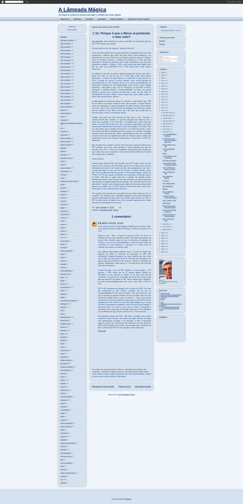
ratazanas (63, 406)
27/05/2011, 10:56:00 (115, 223)
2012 (163, 107)
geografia (63, 264)
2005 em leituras (65, 50)
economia (63, 204)
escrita (62, 221)
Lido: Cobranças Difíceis (168, 177)
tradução (63, 446)
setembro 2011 (167, 121)
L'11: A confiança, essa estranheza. (169, 156)
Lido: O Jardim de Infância (168, 192)
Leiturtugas (102, 19)
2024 (163, 75)
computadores (64, 171)
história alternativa (66, 270)
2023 (163, 78)
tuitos (62, 459)
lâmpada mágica (65, 317)
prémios (62, 393)
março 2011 (166, 226)
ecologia (62, 201)
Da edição (89, 19)
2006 (163, 243)
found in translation (66, 250)
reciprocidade (64, 410)
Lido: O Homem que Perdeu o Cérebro (169, 168)
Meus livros (65, 19)
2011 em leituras (65, 63)
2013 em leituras (65, 70)
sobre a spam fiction (66, 423)
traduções (63, 449)
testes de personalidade (67, 443)
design (62, 184)
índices (62, 290)
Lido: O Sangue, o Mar (169, 200)
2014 (163, 102)
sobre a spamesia (65, 426)
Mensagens (166, 57)
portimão (63, 383)
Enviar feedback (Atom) (126, 395)
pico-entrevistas (65, 370)
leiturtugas (63, 330)
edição (62, 207)
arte (61, 128)
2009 (163, 235)
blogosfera (63, 154)
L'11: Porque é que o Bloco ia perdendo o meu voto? (170, 140)
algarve (62, 116)
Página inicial (124, 386)
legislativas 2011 (106, 210)
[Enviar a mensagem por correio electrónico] (119, 207)
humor (62, 277)
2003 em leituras (65, 43)
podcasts (63, 373)
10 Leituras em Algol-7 (67, 40)
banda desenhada (65, 144)
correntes (63, 174)
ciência (62, 161)
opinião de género (65, 360)
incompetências (65, 287)
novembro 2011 (168, 115)
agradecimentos (65, 113)
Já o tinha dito (97, 41)
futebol (62, 257)
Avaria (162, 299)
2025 (163, 72)
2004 (163, 249)
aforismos (63, 110)
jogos (62, 310)
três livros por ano (66, 456)
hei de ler (63, 267)
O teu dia (163, 298)
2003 (163, 252)
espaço (62, 224)
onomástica (63, 357)
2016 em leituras (65, 80)
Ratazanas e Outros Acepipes (139, 19)
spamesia (63, 436)
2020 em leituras (65, 93)
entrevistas (63, 211)
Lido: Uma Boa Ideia (169, 183)
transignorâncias (65, 453)
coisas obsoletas (65, 168)
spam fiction (64, 433)
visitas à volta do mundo (67, 473)
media (62, 343)
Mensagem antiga (143, 386)
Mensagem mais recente (103, 386)
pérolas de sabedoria (66, 367)
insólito (62, 297)
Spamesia (77, 19)
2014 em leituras (65, 73)
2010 (163, 233)
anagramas (63, 120)
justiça (62, 314)
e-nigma (62, 197)
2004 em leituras (65, 47)
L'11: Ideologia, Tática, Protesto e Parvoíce (170, 164)
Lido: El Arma (166, 203)
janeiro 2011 (167, 229)
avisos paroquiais (65, 138)
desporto (63, 188)
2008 (163, 238)
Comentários (166, 61)
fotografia (63, 247)
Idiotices (165, 189)
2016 (163, 97)
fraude (62, 254)
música (62, 353)
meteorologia (64, 350)
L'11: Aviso (166, 181)
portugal (62, 386)
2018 (163, 91)
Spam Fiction (163, 290)
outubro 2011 (167, 118)
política (115, 210)
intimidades (63, 304)
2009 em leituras (65, 57)
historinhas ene (65, 274)
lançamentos (64, 320)
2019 (163, 88)
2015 (163, 99)
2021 (163, 83)
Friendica (162, 44)
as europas (63, 131)
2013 (163, 105)
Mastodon (162, 41)
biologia (62, 151)
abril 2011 (166, 224)
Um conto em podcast (169, 160)
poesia (62, 376)
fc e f (61, 237)
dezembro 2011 (168, 113)
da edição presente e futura (68, 181)
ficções (62, 244)
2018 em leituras (65, 86)
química (62, 403)
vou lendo (63, 476)
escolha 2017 (64, 214)
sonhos (62, 429)
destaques (63, 191)
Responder (102, 331)
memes (62, 347)
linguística (63, 337)
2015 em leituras (65, 76)
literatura (63, 340)
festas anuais (64, 241)
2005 (163, 246)
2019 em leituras (65, 90)
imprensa (63, 284)
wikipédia (63, 482)
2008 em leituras (65, 53)
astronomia (63, 135)
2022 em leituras (65, 100)
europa (62, 227)
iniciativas (63, 294)
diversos (63, 194)
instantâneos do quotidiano (68, 300)
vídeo (62, 466)
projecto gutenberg (66, 396)
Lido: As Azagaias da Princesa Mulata (169, 215)
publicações (64, 400)
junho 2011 (166, 129)
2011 (163, 110)
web (61, 479)
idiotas (62, 280)
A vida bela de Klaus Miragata (169, 296)
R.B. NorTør (102, 223)
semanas (63, 420)
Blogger (128, 499)
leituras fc (63, 327)
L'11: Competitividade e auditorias (170, 135)
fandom (62, 234)
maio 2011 (166, 132)
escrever (63, 217)
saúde (62, 416)
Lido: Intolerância (168, 186)
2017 (163, 94)
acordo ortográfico (66, 106)
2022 (163, 80)
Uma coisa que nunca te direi (170, 307)
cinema (62, 164)
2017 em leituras (65, 83)
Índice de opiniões (116, 19)
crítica (62, 178)
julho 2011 (166, 126)
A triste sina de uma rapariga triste (170, 295)
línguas (62, 333)
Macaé (165, 153)
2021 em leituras (65, 96)
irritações (63, 307)
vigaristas (63, 469)
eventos (62, 231)
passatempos (64, 363)
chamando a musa (66, 158)
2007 (163, 241)
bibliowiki (63, 148)
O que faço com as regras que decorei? (170, 196)
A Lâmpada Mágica (82, 10)
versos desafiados (66, 463)
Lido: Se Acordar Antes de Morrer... (169, 211)
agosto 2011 (167, 123)
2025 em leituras (65, 103)
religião (62, 413)
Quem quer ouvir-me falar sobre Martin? (169, 206)
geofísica (63, 260)
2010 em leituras (65, 60)
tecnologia (63, 439)
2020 (163, 86)
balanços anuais (65, 141)
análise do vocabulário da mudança (71, 123)
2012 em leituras (65, 67)
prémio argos (64, 390)
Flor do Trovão (165, 293)
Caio (162, 302)
